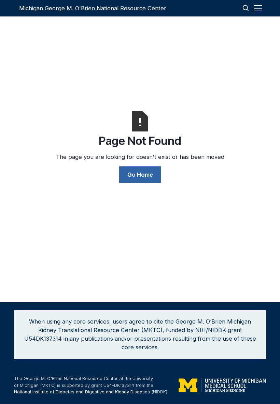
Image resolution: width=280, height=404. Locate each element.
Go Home (140, 174)
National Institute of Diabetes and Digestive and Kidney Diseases (82, 391)
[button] (259, 8)
